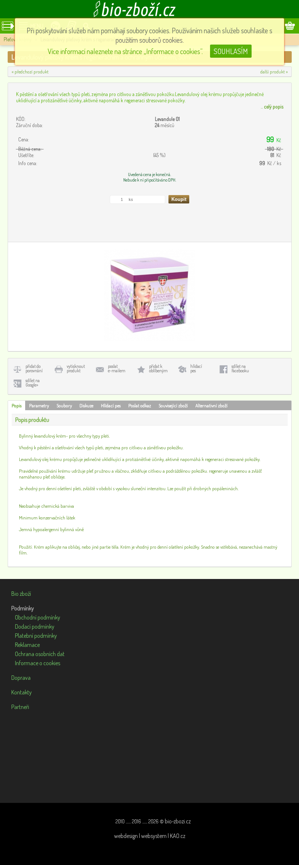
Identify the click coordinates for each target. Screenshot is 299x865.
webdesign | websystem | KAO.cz (149, 835)
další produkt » (274, 72)
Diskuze (86, 405)
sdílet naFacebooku (240, 368)
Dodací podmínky (34, 626)
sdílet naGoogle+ (33, 383)
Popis (17, 405)
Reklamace (27, 644)
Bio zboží (21, 593)
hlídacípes (196, 368)
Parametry (39, 405)
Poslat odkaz (139, 405)
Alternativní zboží (211, 405)
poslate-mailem (116, 368)
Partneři (20, 706)
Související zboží (173, 405)
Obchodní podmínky (37, 617)
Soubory (64, 405)
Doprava (21, 677)
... (272, 106)
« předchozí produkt (30, 72)
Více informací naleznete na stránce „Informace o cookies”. (125, 51)
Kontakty (21, 692)
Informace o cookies (37, 663)
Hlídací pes (111, 405)
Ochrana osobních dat (40, 654)
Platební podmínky (36, 635)
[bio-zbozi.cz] (149, 9)
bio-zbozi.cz (178, 821)
